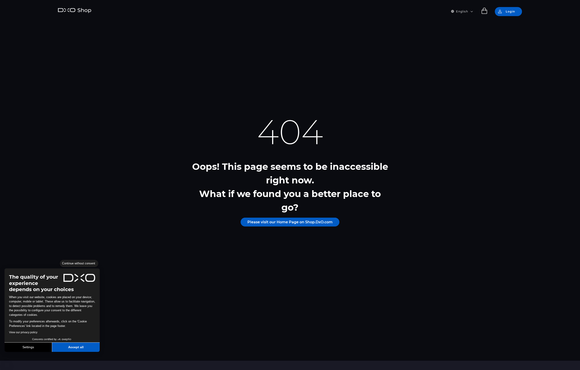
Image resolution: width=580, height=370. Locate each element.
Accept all (76, 347)
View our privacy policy (23, 332)
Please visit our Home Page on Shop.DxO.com (290, 222)
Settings (28, 347)
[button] (7, 365)
